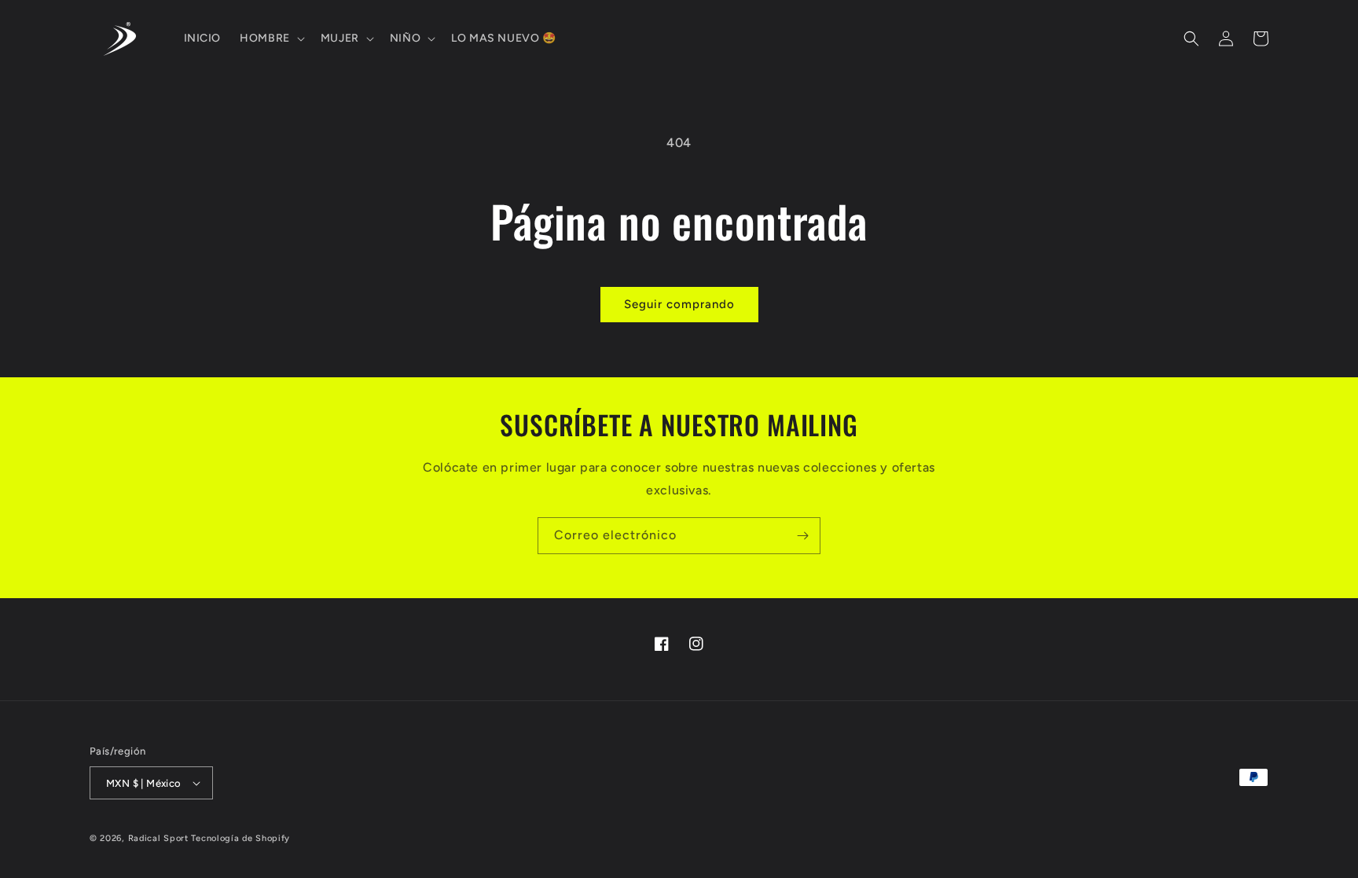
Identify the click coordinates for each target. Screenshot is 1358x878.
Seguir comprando (679, 304)
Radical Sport (158, 838)
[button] (270, 38)
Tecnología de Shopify (240, 838)
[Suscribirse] (802, 535)
